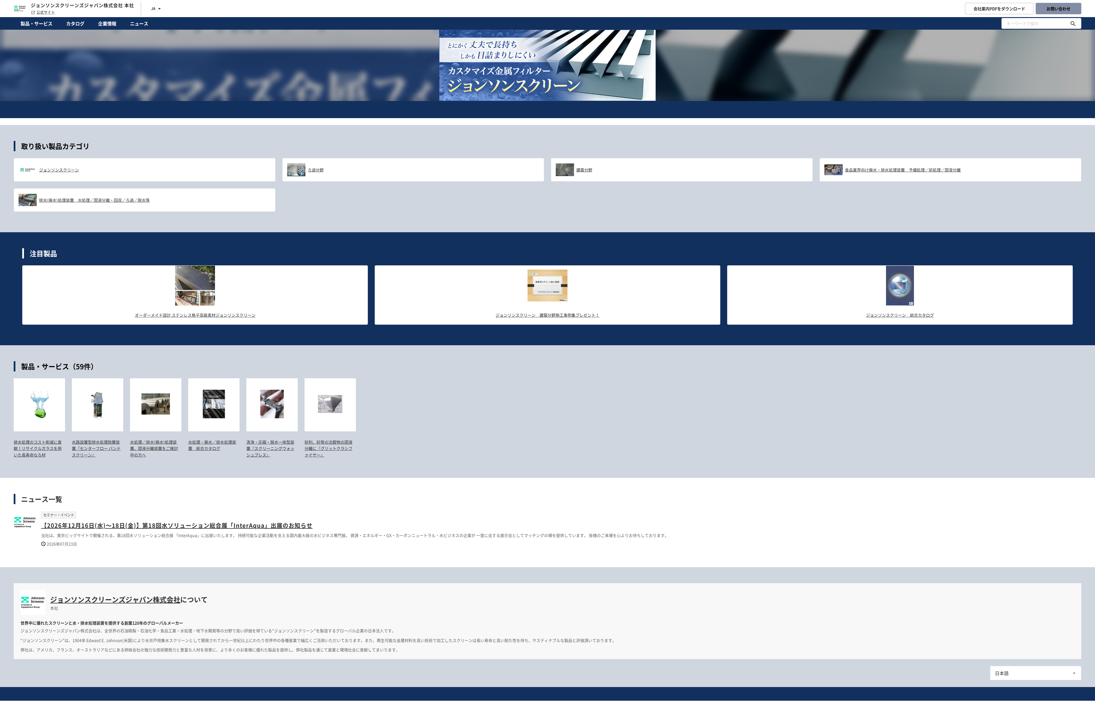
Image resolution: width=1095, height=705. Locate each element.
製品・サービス (36, 23)
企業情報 (107, 23)
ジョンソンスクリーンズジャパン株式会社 (115, 599)
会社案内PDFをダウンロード (999, 8)
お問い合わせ (1058, 8)
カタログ (75, 23)
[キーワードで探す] (1073, 23)
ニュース (139, 23)
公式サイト (45, 12)
